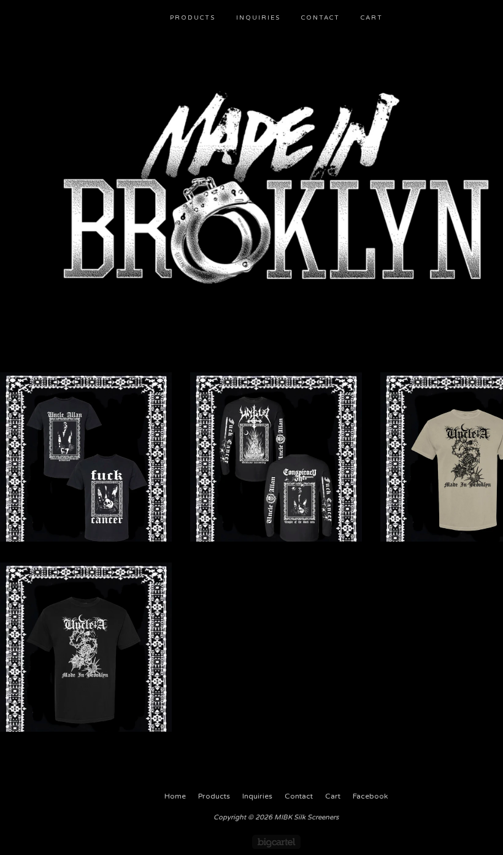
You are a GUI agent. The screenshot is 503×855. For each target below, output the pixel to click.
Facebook (370, 796)
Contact (320, 17)
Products (192, 17)
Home (175, 796)
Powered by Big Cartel (276, 842)
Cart (372, 17)
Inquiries (258, 17)
